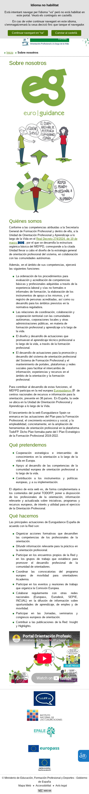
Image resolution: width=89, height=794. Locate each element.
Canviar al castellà (66, 32)
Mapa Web (24, 785)
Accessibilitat (43, 785)
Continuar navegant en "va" (28, 32)
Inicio (9, 52)
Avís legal (61, 785)
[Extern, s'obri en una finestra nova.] (44, 699)
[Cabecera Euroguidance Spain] (44, 39)
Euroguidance (63, 390)
